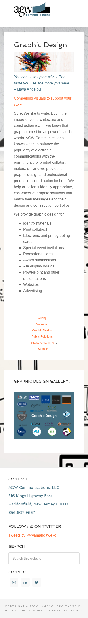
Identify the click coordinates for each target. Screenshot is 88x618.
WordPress (57, 610)
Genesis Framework (24, 610)
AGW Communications (44, 9)
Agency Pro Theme (59, 606)
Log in (77, 610)
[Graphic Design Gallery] (44, 415)
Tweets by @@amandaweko (32, 535)
